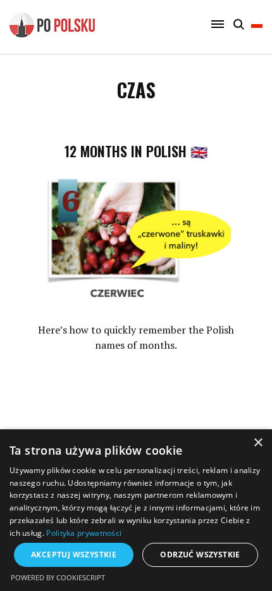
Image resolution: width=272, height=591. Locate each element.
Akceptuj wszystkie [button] (73, 554)
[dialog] (136, 510)
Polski (257, 30)
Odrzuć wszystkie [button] (200, 554)
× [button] (258, 443)
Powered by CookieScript (58, 577)
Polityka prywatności (83, 533)
